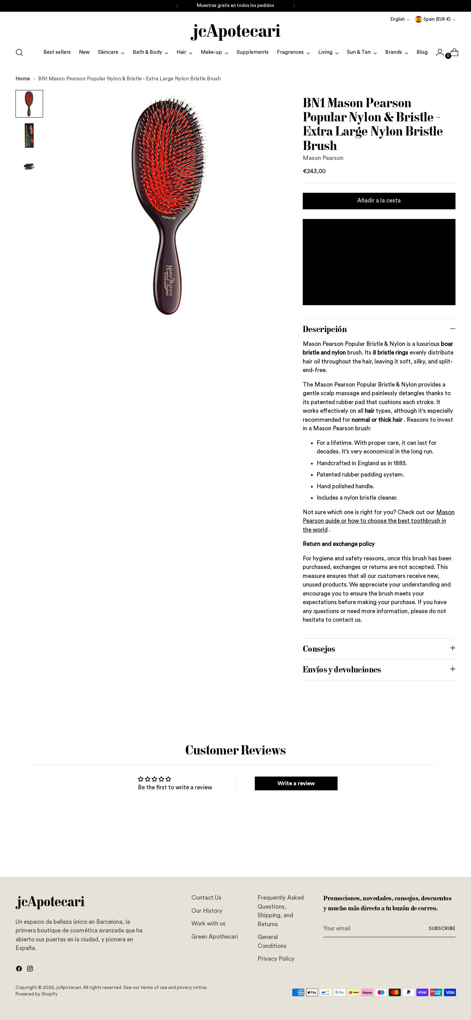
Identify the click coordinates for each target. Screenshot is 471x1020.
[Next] (294, 6)
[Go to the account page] (437, 52)
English (398, 19)
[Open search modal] (19, 52)
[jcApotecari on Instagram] (31, 970)
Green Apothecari (214, 937)
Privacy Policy (276, 959)
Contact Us (206, 898)
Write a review (296, 783)
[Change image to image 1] (29, 104)
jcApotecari (69, 987)
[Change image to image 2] (29, 135)
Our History (206, 911)
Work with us (208, 924)
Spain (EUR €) (437, 19)
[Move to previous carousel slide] (434, 853)
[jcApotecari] (235, 32)
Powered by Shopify (37, 994)
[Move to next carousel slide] (449, 853)
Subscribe (442, 928)
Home (23, 78)
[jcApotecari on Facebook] (20, 970)
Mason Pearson (323, 158)
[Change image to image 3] (29, 167)
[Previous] (177, 6)
